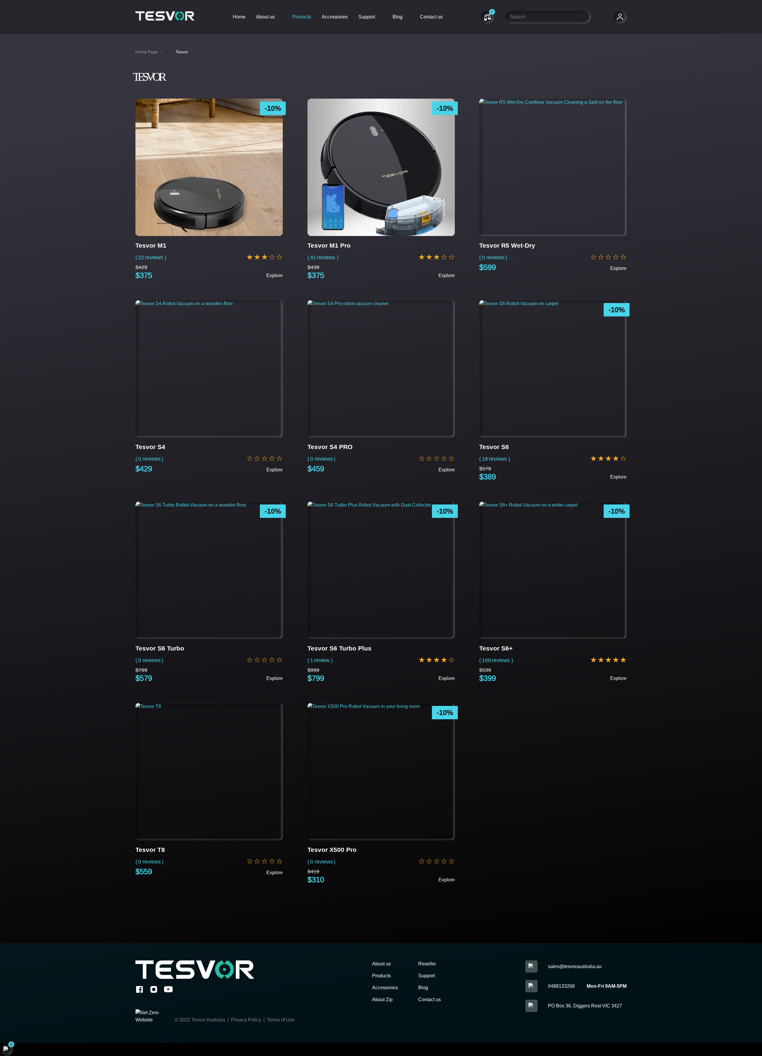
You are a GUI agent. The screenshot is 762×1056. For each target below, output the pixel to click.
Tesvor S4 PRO (329, 446)
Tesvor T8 (150, 849)
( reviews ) (150, 257)
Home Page (146, 51)
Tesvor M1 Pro (329, 245)
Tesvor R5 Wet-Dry (507, 245)
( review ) (320, 660)
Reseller (427, 963)
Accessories (335, 17)
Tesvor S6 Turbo (159, 648)
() (493, 257)
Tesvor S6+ (496, 648)
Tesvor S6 (494, 446)
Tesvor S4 (150, 446)
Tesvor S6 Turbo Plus (339, 648)
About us (265, 17)
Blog (397, 17)
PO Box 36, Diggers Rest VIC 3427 (585, 1005)
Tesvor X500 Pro (332, 849)
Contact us (431, 17)
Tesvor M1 (150, 245)
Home (239, 17)
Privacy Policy (245, 1019)
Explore (274, 275)
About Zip (382, 999)
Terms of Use (281, 1019)
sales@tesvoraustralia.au (575, 966)
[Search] (583, 17)
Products (301, 17)
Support (366, 17)
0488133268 (561, 986)
